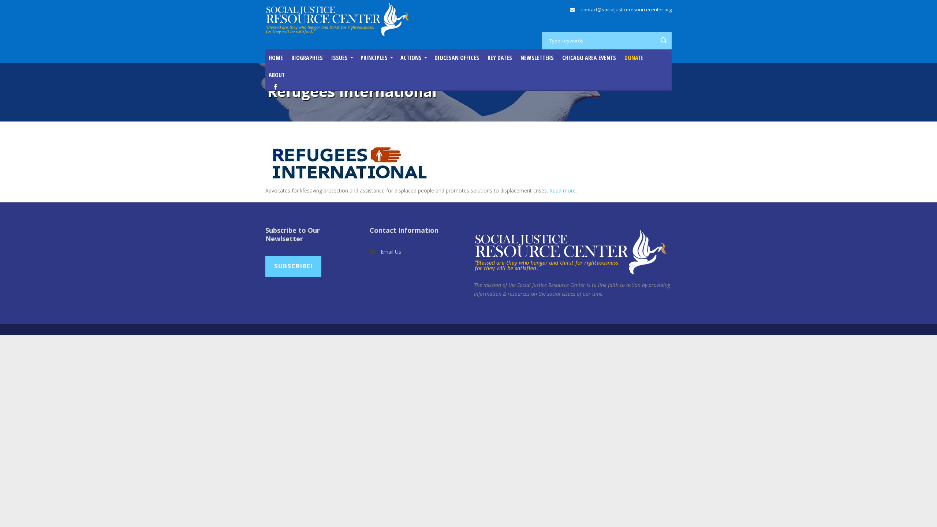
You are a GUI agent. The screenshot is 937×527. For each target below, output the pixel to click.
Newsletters (537, 58)
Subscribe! (293, 266)
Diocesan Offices (456, 58)
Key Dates (500, 58)
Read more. (563, 190)
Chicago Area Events (589, 58)
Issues (339, 58)
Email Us (391, 251)
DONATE (633, 58)
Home (276, 58)
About (277, 75)
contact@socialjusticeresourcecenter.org (626, 9)
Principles (374, 58)
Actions (411, 58)
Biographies (307, 58)
